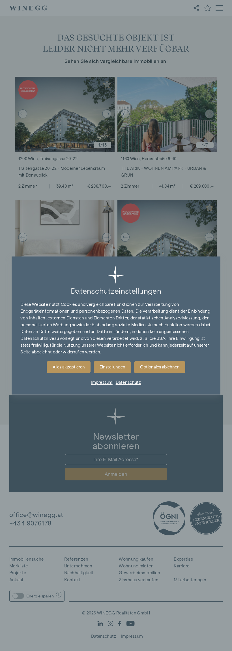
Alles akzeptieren (69, 367)
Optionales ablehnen (160, 367)
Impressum (102, 382)
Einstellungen (112, 367)
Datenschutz (128, 382)
